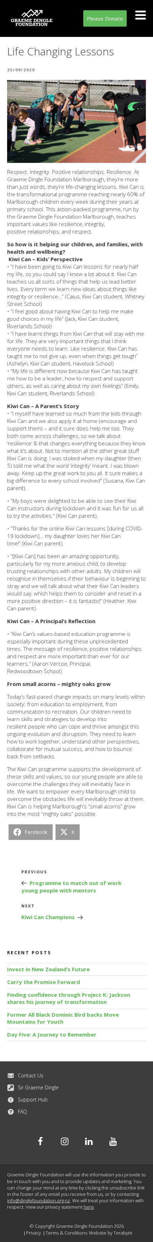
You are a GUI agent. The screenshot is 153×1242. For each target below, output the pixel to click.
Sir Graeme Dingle (38, 1087)
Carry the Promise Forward (43, 981)
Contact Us (30, 1075)
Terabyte (123, 1233)
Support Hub (33, 1099)
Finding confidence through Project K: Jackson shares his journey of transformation (68, 998)
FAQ (22, 1111)
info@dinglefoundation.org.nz (38, 1200)
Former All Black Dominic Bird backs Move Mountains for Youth (63, 1018)
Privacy (33, 1233)
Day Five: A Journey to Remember (51, 1034)
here (89, 1207)
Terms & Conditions (66, 1233)
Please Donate (105, 18)
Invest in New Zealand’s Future (48, 969)
